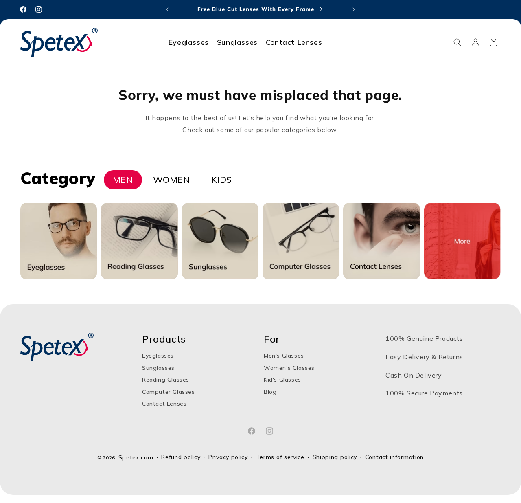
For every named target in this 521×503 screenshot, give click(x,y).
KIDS (221, 179)
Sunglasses (158, 367)
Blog (270, 391)
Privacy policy (228, 457)
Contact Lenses (164, 403)
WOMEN (171, 179)
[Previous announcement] (167, 9)
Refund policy (180, 457)
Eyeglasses (158, 355)
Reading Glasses (165, 379)
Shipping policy (335, 457)
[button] (457, 42)
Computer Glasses (168, 391)
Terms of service (280, 457)
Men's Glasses (284, 355)
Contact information (394, 457)
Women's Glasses (289, 367)
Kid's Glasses (282, 379)
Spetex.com (135, 457)
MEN (123, 179)
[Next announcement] (354, 9)
